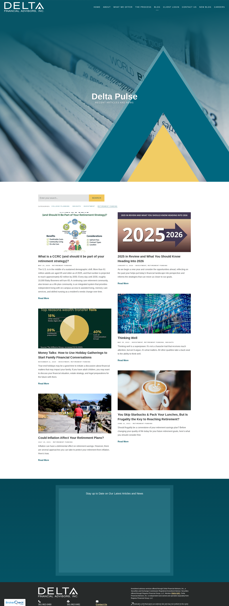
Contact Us (189, 7)
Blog (157, 7)
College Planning (61, 206)
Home (97, 7)
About (107, 7)
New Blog (205, 7)
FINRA (173, 593)
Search (96, 198)
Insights (76, 206)
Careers (219, 7)
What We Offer (123, 7)
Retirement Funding (107, 206)
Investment (89, 206)
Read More (43, 298)
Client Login (171, 7)
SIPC (178, 593)
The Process (143, 7)
